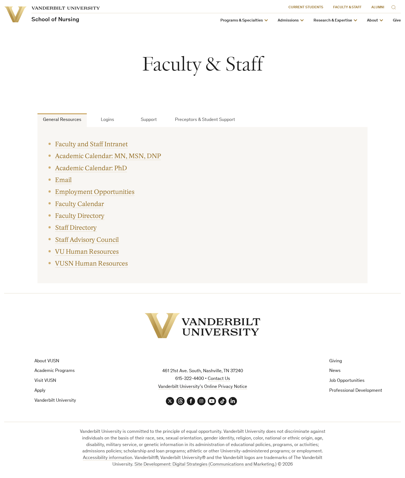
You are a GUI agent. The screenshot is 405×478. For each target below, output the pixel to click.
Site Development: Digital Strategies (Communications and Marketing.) (205, 464)
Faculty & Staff (347, 7)
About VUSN (46, 361)
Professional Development (355, 390)
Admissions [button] (288, 20)
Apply (39, 390)
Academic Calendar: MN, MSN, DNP (108, 156)
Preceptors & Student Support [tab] (205, 120)
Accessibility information (107, 458)
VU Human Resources (87, 252)
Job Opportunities (346, 381)
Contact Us (219, 379)
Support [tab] (149, 120)
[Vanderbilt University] (202, 325)
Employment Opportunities (94, 192)
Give (397, 20)
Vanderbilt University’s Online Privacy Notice (202, 387)
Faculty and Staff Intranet (91, 144)
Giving (335, 361)
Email (63, 180)
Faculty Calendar (79, 204)
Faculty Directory (79, 216)
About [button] (372, 20)
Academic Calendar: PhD (91, 168)
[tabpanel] (202, 205)
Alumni (377, 7)
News (335, 371)
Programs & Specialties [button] (241, 20)
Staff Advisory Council (87, 240)
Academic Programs (54, 371)
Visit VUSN (45, 381)
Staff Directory (76, 228)
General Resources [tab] (62, 120)
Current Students (305, 7)
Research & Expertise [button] (333, 20)
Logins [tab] (107, 120)
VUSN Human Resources (91, 264)
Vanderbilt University (55, 400)
